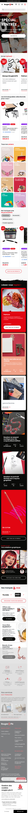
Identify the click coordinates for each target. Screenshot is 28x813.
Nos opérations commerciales (19, 179)
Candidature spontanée (18, 754)
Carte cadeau (5, 731)
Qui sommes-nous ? (20, 758)
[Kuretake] (7, 595)
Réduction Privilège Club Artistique (6, 754)
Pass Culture (18, 737)
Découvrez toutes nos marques (13, 600)
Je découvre (8, 657)
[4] (9, 132)
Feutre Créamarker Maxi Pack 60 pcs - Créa (9, 253)
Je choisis (9, 618)
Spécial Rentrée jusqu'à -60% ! (13, 1)
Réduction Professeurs (4, 763)
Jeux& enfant (4, 194)
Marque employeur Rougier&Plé (20, 762)
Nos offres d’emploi (18, 767)
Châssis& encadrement (19, 149)
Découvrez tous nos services (10, 717)
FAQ (2, 736)
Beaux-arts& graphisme (6, 149)
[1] (5, 132)
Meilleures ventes (7, 219)
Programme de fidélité (19, 741)
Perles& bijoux (17, 164)
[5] (10, 132)
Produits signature (8, 223)
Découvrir (5, 89)
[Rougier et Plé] (7, 723)
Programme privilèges (18, 732)
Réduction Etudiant (20, 735)
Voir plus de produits (13, 271)
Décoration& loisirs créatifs (7, 164)
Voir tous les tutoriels (12, 327)
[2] (6, 132)
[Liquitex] (20, 595)
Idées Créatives (19, 746)
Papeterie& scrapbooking (20, 194)
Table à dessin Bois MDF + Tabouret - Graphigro (10, 129)
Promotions (6, 215)
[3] (7, 132)
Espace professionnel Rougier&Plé (4, 768)
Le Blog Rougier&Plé (20, 744)
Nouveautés (16, 215)
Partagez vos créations (13, 577)
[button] (16, 4)
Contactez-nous (5, 734)
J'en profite (13, 36)
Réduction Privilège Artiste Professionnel (6, 759)
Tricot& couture (5, 179)
